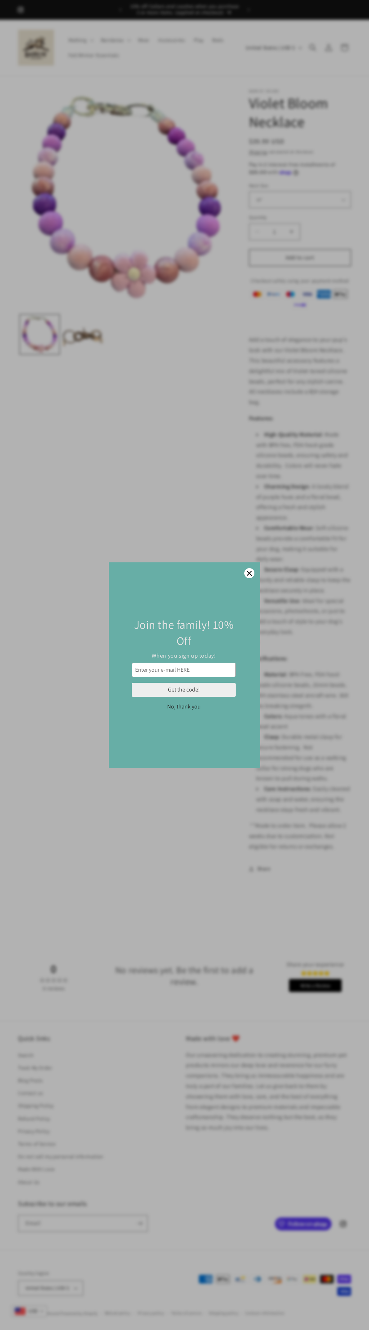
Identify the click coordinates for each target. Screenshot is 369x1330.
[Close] (249, 573)
